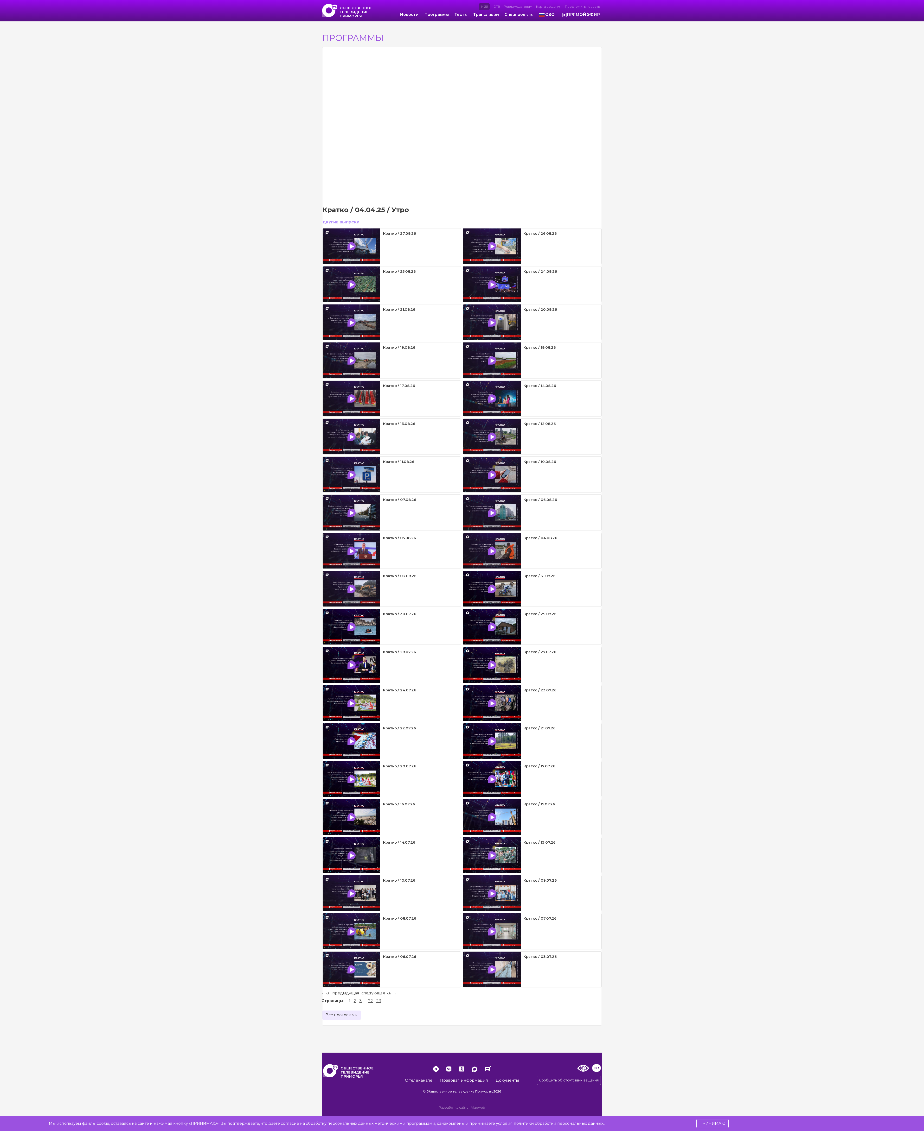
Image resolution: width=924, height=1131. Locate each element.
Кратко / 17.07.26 (539, 766)
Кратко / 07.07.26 (540, 918)
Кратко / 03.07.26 (540, 956)
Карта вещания (548, 6)
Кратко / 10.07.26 (399, 880)
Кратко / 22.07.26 (399, 728)
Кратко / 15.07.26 (539, 804)
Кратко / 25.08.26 (399, 271)
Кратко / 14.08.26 (540, 385)
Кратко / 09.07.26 (540, 880)
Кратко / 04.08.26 (540, 538)
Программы (436, 14)
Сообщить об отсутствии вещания (569, 1080)
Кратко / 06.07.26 (399, 956)
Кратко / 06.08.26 (540, 499)
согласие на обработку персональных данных (327, 1123)
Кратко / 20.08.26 (540, 309)
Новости (409, 14)
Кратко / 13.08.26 (399, 423)
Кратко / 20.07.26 (399, 766)
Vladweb (478, 1107)
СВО (550, 14)
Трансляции (486, 14)
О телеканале (418, 1080)
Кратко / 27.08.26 (399, 233)
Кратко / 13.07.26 (540, 842)
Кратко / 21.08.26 (399, 309)
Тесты (461, 14)
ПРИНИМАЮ (712, 1123)
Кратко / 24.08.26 (540, 271)
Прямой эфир (583, 14)
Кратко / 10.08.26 (540, 461)
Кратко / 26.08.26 (540, 233)
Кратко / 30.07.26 (399, 614)
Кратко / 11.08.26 (398, 461)
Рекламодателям (518, 6)
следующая (373, 993)
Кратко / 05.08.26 (399, 538)
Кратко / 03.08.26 (400, 576)
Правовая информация (464, 1080)
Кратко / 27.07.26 (540, 652)
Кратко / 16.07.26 (399, 804)
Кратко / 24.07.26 (399, 690)
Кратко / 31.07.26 (540, 576)
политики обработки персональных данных (558, 1123)
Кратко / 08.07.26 (399, 918)
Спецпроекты (519, 14)
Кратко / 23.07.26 (540, 690)
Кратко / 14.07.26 (399, 842)
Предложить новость (582, 6)
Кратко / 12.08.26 (540, 423)
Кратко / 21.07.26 (540, 728)
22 (370, 1000)
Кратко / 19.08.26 (399, 347)
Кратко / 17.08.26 (399, 385)
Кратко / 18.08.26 (540, 347)
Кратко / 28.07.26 (399, 652)
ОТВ (497, 6)
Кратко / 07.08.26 (399, 499)
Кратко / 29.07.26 (540, 614)
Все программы (342, 1015)
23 (378, 1000)
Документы (507, 1080)
